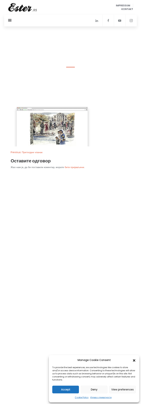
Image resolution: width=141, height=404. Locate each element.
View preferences (122, 389)
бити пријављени (74, 167)
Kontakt (127, 9)
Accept (65, 389)
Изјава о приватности (101, 397)
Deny (94, 389)
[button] (134, 360)
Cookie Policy (82, 397)
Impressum (123, 5)
